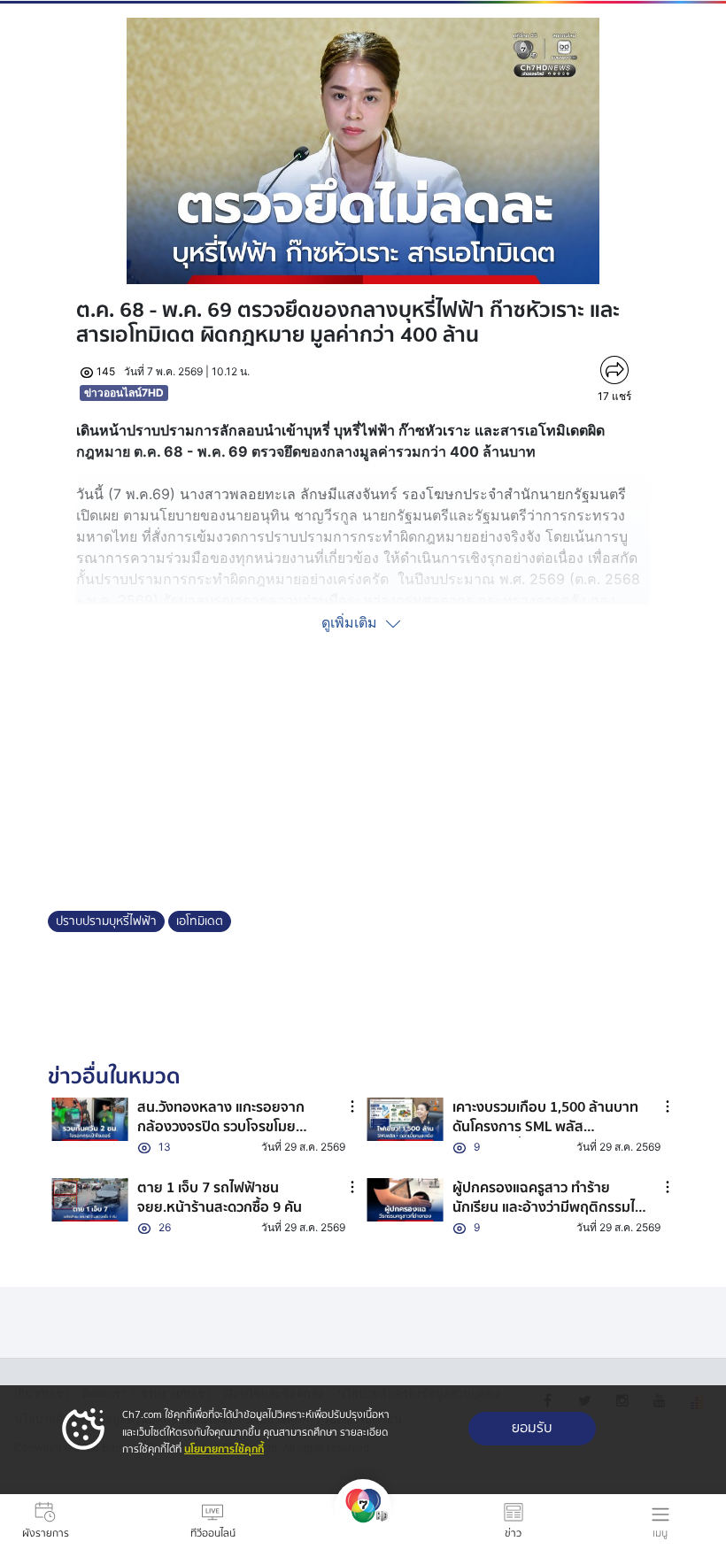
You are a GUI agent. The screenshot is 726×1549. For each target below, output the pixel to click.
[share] (614, 370)
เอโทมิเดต (199, 921)
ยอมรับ (532, 1428)
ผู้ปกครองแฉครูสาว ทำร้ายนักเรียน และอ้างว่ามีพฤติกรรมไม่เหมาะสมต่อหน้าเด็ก (548, 1207)
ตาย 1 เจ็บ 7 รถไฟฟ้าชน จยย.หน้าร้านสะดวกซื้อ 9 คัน (219, 1197)
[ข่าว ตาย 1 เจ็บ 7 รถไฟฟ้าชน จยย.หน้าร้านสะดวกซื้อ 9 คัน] (89, 1199)
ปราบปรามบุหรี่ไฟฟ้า (106, 921)
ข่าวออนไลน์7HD (124, 392)
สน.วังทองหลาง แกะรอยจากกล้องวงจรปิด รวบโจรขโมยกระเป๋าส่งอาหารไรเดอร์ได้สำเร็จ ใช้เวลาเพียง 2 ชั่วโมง (229, 1137)
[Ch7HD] (363, 1521)
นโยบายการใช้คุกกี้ (224, 1449)
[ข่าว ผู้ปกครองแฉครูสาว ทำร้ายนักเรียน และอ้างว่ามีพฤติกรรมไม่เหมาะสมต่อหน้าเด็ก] (405, 1199)
